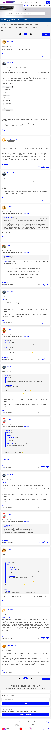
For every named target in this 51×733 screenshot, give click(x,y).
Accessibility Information (31, 722)
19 (4, 166)
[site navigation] (1, 2)
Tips (31, 2)
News (26, 2)
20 (4, 199)
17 (4, 55)
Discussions (20, 2)
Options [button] (46, 25)
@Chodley (6, 375)
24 (4, 359)
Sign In (48, 2)
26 (4, 467)
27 (4, 507)
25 (4, 412)
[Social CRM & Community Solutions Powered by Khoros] (46, 729)
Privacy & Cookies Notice (20, 722)
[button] (48, 41)
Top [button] (48, 722)
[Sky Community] (9, 2)
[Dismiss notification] (49, 6)
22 (4, 284)
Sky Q (25, 8)
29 (4, 602)
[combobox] (28, 13)
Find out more (26, 213)
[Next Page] (30, 34)
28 (4, 542)
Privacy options (18, 721)
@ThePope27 (7, 256)
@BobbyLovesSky (8, 217)
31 (4, 672)
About (35, 2)
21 (4, 238)
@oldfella (4, 482)
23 (4, 322)
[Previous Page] (20, 34)
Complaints (17, 724)
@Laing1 (4, 299)
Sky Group (17, 725)
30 (4, 638)
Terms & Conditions (32, 721)
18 (4, 132)
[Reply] (47, 56)
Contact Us (34, 724)
